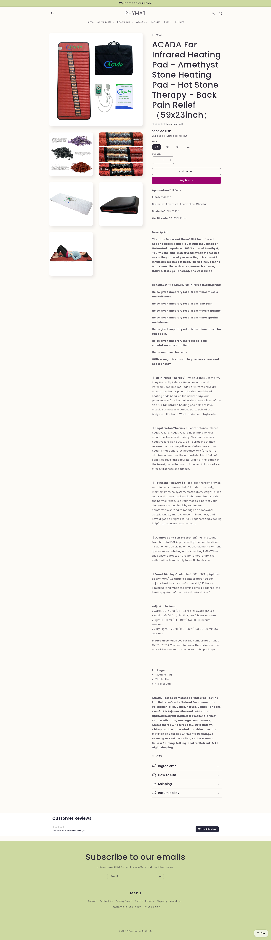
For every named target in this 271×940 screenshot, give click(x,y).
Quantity (156, 153)
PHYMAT (130, 931)
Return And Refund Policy (126, 906)
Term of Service (144, 901)
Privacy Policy (124, 901)
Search (92, 901)
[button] (52, 13)
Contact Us (106, 901)
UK (177, 147)
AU (188, 147)
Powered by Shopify (143, 931)
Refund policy (152, 906)
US (156, 147)
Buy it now (187, 180)
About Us (175, 901)
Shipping (157, 136)
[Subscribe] (160, 876)
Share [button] (159, 755)
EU (167, 147)
